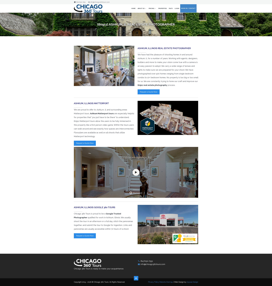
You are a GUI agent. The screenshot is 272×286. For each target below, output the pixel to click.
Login (177, 8)
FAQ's (171, 8)
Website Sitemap (166, 282)
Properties (162, 8)
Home (133, 8)
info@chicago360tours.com (100, 2)
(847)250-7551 (81, 2)
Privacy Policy (153, 282)
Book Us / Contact (188, 8)
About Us (141, 8)
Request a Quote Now (148, 92)
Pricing (152, 8)
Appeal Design (192, 282)
